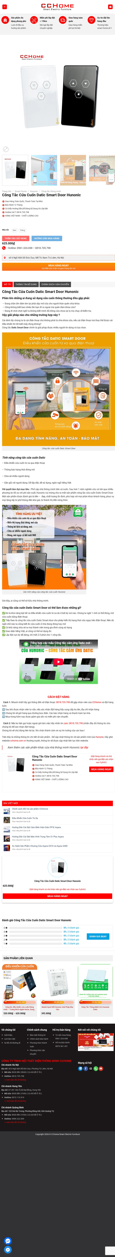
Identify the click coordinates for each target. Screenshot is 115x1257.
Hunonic (34, 191)
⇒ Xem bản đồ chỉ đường (15, 1080)
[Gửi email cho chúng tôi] (90, 1068)
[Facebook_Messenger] (8, 1249)
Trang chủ (6, 191)
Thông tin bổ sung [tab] (26, 284)
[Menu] (4, 7)
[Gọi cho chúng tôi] (96, 1068)
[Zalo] (8, 1241)
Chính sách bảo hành (39, 1039)
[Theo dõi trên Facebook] (85, 1068)
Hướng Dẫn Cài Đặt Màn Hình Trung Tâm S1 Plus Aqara (38, 836)
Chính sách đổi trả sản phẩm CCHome (30, 809)
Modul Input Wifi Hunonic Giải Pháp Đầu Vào (57, 1008)
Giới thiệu (8, 1035)
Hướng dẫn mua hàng (46, 238)
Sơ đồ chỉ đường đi (12, 1043)
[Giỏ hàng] (110, 7)
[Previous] (7, 96)
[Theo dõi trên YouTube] (101, 1068)
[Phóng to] (6, 149)
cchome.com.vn (18, 740)
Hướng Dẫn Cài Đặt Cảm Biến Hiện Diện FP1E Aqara (36, 827)
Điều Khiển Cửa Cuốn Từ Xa (25, 818)
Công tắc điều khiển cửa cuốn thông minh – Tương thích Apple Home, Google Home (20, 1008)
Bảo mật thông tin (38, 1035)
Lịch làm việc (9, 1039)
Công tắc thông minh (51, 191)
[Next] (109, 96)
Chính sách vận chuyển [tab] (55, 284)
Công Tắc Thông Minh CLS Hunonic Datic (95, 1008)
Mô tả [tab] (7, 284)
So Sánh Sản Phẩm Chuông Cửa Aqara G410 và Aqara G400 (39, 846)
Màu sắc (5, 230)
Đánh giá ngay (98, 936)
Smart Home (21, 191)
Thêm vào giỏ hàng (16, 238)
